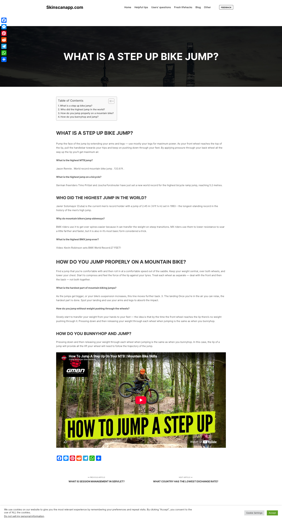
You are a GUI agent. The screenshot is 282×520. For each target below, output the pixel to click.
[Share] (4, 59)
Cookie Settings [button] (254, 513)
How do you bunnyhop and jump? (79, 116)
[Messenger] (4, 26)
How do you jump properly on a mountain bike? (87, 113)
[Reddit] (4, 40)
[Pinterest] (4, 33)
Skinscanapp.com (62, 7)
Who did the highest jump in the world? (83, 109)
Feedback (226, 7)
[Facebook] (4, 20)
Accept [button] (272, 513)
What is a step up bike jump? (76, 105)
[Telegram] (4, 46)
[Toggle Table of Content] (110, 101)
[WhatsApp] (4, 53)
